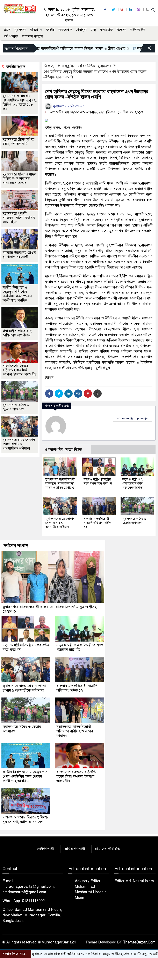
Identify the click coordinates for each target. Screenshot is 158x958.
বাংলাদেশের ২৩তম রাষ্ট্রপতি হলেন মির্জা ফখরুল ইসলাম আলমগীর (20, 370)
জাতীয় (50, 30)
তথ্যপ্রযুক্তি (106, 30)
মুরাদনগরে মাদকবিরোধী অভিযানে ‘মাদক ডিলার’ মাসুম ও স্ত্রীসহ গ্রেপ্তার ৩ (60, 483)
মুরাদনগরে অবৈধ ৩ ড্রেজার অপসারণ (134, 521)
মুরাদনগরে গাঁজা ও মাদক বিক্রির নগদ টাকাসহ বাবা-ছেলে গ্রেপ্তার (19, 178)
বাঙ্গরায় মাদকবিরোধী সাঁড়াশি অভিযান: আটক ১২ (97, 523)
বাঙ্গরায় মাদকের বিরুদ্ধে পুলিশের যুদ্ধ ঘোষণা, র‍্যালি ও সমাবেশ (26, 819)
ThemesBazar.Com (139, 942)
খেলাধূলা (81, 30)
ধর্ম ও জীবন (11, 36)
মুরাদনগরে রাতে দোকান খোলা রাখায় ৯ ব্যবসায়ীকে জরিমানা (59, 523)
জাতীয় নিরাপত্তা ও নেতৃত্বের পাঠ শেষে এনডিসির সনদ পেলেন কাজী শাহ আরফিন (17, 294)
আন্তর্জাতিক (65, 30)
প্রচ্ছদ (7, 30)
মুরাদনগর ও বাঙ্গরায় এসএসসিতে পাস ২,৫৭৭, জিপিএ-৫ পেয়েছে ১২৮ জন (20, 102)
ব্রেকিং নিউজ (86, 66)
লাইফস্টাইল (137, 30)
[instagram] (122, 9)
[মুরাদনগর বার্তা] (19, 8)
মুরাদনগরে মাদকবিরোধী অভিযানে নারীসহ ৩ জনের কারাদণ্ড (74, 731)
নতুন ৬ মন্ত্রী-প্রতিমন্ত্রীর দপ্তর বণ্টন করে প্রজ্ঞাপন (98, 481)
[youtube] (139, 9)
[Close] (145, 49)
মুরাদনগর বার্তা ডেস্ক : (68, 106)
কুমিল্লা (34, 30)
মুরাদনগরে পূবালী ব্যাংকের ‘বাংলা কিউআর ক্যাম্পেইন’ (19, 217)
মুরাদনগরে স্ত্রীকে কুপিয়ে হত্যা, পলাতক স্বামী (19, 141)
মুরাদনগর (20, 30)
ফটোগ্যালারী (45, 848)
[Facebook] (49, 393)
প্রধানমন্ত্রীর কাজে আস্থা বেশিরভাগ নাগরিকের (18, 333)
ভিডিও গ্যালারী (74, 848)
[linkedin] (130, 9)
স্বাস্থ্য (93, 30)
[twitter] (114, 9)
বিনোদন (121, 30)
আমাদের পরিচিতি (32, 36)
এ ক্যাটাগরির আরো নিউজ (63, 449)
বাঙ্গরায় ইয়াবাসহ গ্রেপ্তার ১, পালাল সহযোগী (19, 254)
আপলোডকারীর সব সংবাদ (132, 418)
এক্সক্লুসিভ (69, 66)
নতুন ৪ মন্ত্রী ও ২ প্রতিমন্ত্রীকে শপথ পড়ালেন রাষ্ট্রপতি (132, 483)
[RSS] (147, 9)
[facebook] (105, 9)
